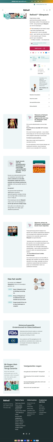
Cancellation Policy (31, 410)
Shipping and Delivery (31, 412)
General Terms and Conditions (31, 404)
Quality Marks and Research (31, 414)
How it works (41, 406)
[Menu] (2, 10)
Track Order (41, 410)
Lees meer (40, 73)
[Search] (44, 10)
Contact (40, 405)
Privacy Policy (30, 406)
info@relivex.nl (18, 418)
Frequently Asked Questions (42, 413)
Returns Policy (30, 408)
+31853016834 (18, 407)
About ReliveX (42, 408)
